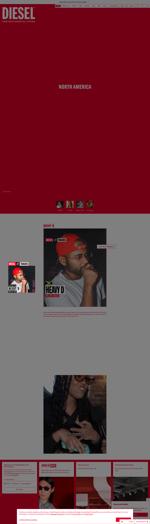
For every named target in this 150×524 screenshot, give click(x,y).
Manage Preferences (58, 514)
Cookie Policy (88, 514)
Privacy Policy (76, 514)
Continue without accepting (28, 520)
